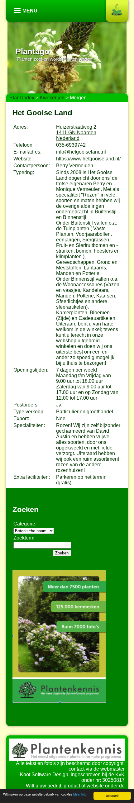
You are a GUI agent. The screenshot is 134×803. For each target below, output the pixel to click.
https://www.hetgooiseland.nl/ (88, 158)
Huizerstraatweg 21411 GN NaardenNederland (76, 132)
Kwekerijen (52, 97)
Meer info (80, 794)
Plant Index (21, 97)
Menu (29, 10)
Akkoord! (112, 795)
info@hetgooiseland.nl (81, 151)
